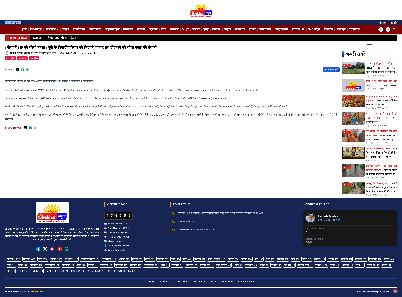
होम (24, 29)
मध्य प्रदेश (314, 29)
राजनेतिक (79, 29)
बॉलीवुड (341, 29)
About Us (165, 282)
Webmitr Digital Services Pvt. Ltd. (382, 291)
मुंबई (206, 29)
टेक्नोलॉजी (95, 29)
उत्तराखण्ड (265, 29)
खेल (163, 29)
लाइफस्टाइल (112, 29)
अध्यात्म (174, 29)
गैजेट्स (141, 29)
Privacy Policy (246, 282)
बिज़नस (153, 29)
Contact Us (199, 282)
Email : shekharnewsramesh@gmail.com (196, 229)
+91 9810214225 (186, 221)
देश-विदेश (36, 29)
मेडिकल (328, 29)
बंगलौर (216, 29)
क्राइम (65, 29)
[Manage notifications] (395, 290)
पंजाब (252, 29)
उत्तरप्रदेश (51, 29)
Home (151, 282)
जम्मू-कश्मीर (281, 29)
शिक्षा (185, 29)
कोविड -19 (298, 29)
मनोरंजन (128, 29)
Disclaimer (182, 282)
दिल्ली (196, 29)
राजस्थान (240, 29)
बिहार (227, 29)
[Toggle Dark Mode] (380, 29)
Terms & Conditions (222, 282)
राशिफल (354, 29)
